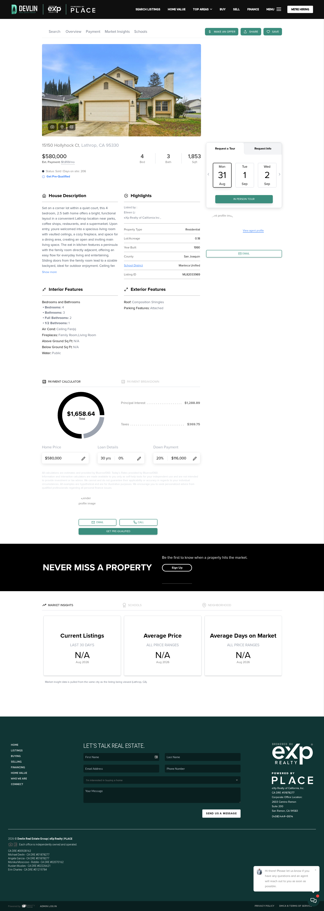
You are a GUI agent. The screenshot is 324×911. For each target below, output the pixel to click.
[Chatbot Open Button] (314, 901)
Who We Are (19, 778)
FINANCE (253, 9)
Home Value (176, 9)
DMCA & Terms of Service (295, 905)
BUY (223, 9)
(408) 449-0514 (282, 816)
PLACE (68, 838)
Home (14, 744)
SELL (236, 9)
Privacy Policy (264, 905)
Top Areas (201, 9)
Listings (17, 750)
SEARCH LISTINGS (148, 9)
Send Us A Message (221, 813)
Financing (18, 767)
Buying (16, 756)
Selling (16, 761)
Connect (17, 784)
